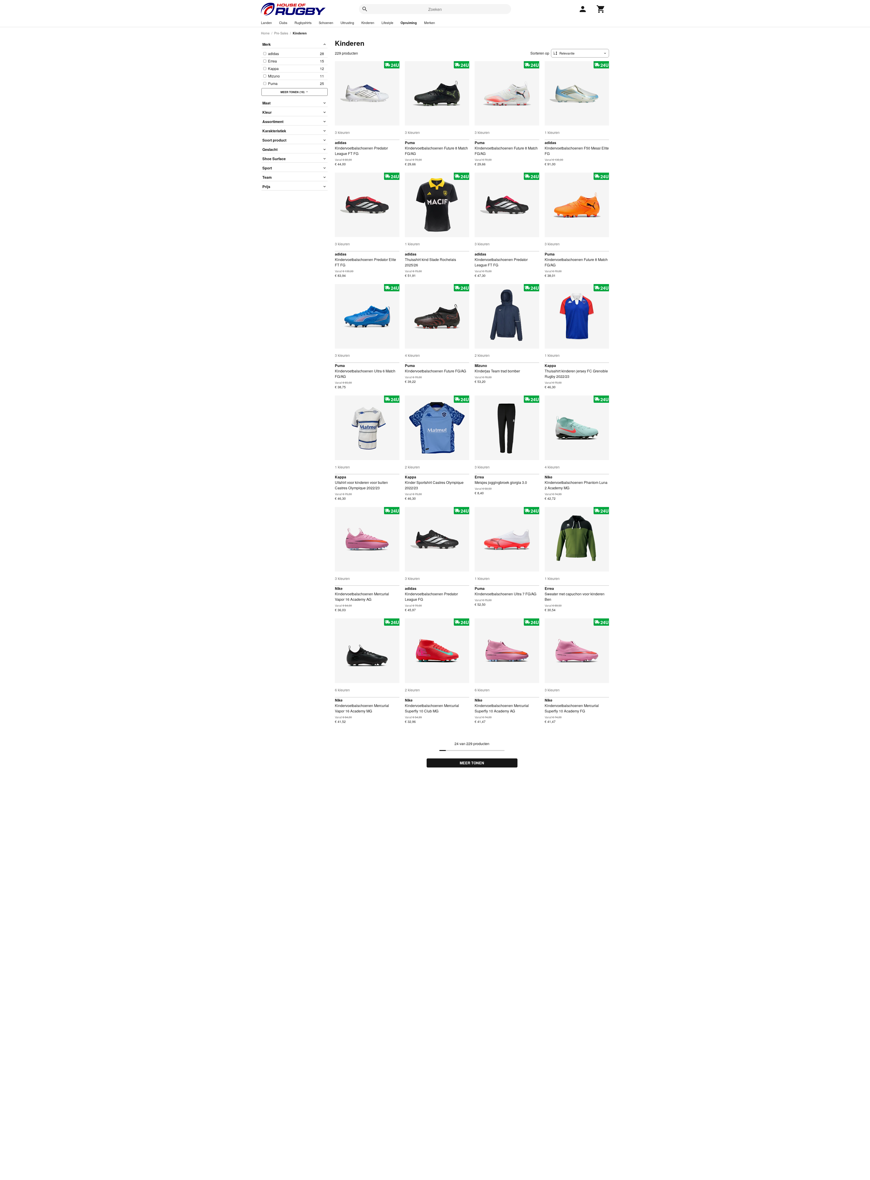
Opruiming (409, 22)
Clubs (283, 22)
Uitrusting (347, 22)
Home (265, 33)
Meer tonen (472, 762)
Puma (410, 142)
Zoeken (435, 9)
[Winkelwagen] (600, 9)
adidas (340, 142)
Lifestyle (387, 22)
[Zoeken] (365, 9)
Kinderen (367, 22)
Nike (548, 477)
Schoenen (326, 22)
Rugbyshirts (303, 22)
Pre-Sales (281, 33)
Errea (479, 477)
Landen (266, 22)
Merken (429, 22)
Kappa (550, 365)
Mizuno (481, 365)
